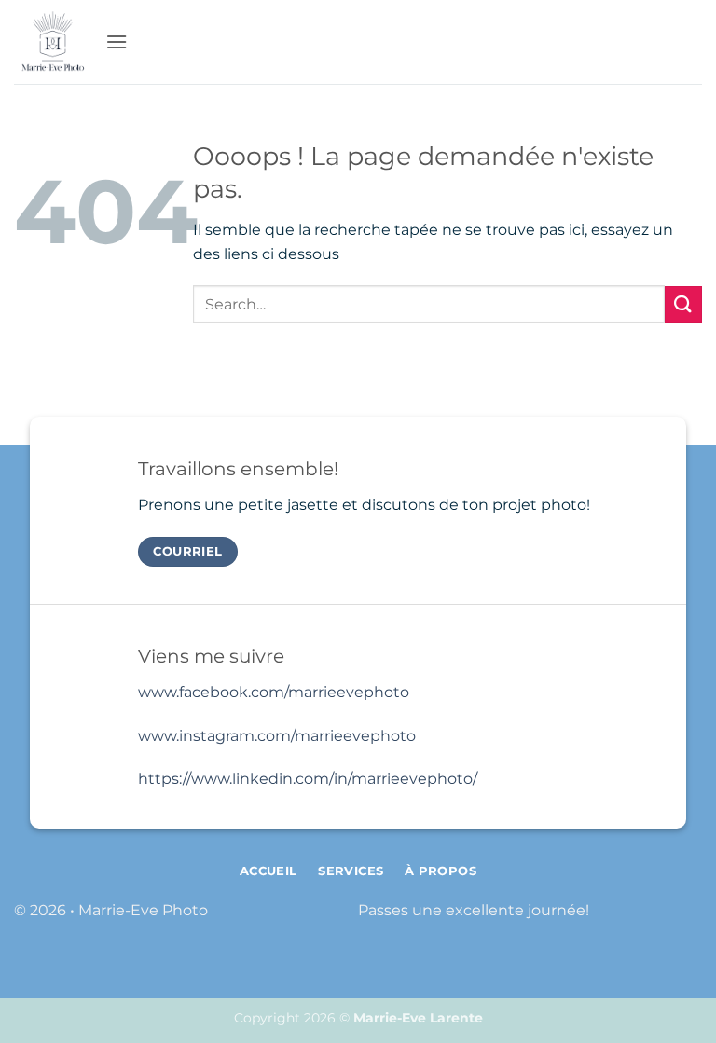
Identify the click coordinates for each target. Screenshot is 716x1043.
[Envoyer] (683, 304)
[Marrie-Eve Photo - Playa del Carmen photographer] (52, 42)
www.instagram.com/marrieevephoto (277, 736)
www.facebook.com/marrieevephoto (273, 692)
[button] (116, 41)
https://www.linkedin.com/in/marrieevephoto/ (307, 779)
